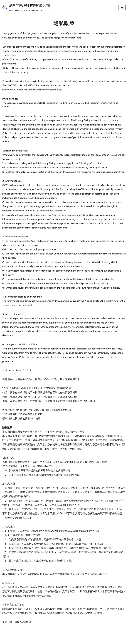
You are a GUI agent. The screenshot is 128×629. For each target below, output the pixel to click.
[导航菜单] (122, 7)
